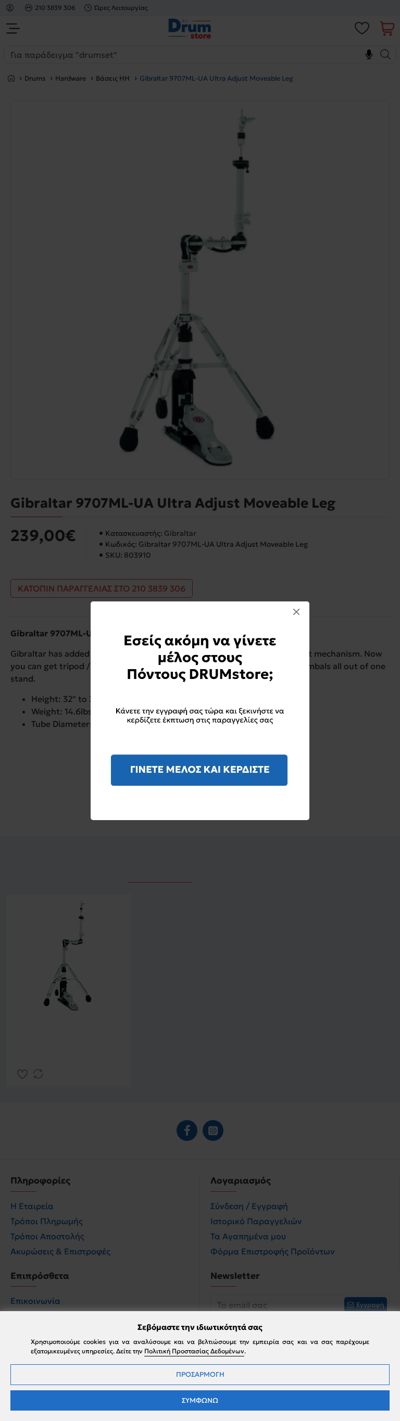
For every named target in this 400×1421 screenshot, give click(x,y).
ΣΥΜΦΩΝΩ (200, 1400)
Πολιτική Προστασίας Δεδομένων (194, 1351)
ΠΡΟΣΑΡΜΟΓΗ (200, 1374)
